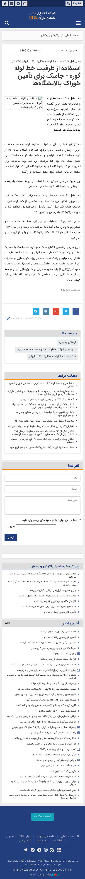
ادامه (7, 623)
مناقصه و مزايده (46, 836)
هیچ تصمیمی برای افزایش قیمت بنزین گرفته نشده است (48, 790)
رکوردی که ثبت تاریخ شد (63, 653)
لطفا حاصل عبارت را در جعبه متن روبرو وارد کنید (51, 520)
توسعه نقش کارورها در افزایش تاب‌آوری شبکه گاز (51, 699)
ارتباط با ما (57, 840)
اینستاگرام (24, 3)
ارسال (10, 537)
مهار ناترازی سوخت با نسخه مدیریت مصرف (54, 754)
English (77, 3)
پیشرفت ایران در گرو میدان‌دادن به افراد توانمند (52, 683)
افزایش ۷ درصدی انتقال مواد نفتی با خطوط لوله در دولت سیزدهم (41, 426)
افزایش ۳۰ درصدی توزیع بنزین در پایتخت (55, 601)
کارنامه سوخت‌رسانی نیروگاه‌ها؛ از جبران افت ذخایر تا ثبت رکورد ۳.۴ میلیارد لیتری (42, 583)
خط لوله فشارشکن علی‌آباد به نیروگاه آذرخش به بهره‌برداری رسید (42, 447)
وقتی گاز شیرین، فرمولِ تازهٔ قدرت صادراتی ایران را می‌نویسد (46, 670)
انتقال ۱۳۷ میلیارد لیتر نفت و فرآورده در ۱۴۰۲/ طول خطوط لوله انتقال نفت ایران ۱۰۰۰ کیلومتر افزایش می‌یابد (43, 406)
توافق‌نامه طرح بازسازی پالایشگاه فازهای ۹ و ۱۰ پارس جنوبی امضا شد (41, 716)
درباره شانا (25, 836)
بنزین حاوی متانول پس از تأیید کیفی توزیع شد (52, 590)
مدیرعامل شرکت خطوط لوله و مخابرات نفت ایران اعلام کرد (45, 61)
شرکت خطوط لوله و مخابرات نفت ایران (52, 356)
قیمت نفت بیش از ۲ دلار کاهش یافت (57, 711)
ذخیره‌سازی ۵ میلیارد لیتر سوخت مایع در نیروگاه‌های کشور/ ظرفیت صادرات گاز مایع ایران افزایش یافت (40, 393)
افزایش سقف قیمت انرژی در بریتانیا (58, 659)
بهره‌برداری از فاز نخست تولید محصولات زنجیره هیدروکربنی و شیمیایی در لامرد (41, 677)
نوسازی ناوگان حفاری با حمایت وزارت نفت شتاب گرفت (48, 642)
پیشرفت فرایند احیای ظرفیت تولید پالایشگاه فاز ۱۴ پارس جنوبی (44, 727)
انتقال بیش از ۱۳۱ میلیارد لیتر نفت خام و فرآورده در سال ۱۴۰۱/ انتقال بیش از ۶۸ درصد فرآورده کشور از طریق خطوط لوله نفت (43, 433)
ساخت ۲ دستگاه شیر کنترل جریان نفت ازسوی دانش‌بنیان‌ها (44, 421)
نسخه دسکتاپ (42, 816)
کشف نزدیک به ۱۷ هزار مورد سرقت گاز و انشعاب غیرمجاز (47, 776)
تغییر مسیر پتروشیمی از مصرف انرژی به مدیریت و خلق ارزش (45, 694)
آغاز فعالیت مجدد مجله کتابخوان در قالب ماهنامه (51, 743)
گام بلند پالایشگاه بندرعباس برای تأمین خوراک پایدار (47, 399)
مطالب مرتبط (67, 376)
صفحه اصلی (72, 35)
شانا (42, 16)
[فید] (52, 850)
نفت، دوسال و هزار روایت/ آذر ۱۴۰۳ (58, 749)
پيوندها (41, 840)
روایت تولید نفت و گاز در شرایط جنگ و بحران (53, 732)
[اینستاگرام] (46, 850)
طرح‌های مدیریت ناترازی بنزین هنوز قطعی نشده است (49, 606)
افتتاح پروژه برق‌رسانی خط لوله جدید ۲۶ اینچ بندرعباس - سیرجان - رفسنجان (40, 441)
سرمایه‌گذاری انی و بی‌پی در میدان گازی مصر (54, 648)
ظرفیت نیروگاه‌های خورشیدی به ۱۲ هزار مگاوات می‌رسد (48, 721)
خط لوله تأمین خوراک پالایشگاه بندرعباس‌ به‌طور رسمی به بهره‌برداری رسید (45, 414)
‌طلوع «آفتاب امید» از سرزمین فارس (58, 765)
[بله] (32, 850)
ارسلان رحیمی (67, 342)
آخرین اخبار (71, 623)
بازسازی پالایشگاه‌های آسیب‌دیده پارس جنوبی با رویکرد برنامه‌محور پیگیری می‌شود (42, 797)
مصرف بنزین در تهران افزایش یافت (58, 631)
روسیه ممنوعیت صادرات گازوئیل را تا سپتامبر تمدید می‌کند (46, 689)
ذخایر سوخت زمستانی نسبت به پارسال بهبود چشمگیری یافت (45, 738)
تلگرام (18, 3)
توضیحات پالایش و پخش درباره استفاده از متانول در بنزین (47, 595)
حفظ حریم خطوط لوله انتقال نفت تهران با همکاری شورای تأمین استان (41, 385)
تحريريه (9, 836)
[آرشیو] (59, 850)
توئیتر (5, 3)
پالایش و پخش (50, 35)
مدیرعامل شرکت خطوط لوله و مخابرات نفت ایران (46, 349)
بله (11, 3)
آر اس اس (25, 840)
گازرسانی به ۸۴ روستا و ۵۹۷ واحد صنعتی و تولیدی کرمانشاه (46, 705)
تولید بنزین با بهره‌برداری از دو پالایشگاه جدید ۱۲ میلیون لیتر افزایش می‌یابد (42, 575)
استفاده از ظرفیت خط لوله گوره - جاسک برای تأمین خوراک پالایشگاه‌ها (47, 76)
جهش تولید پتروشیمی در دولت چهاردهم (56, 760)
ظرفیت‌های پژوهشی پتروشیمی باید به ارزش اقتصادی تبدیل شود (43, 664)
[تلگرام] (39, 850)
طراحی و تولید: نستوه (40, 875)
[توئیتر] (26, 850)
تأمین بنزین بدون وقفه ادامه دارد (60, 612)
